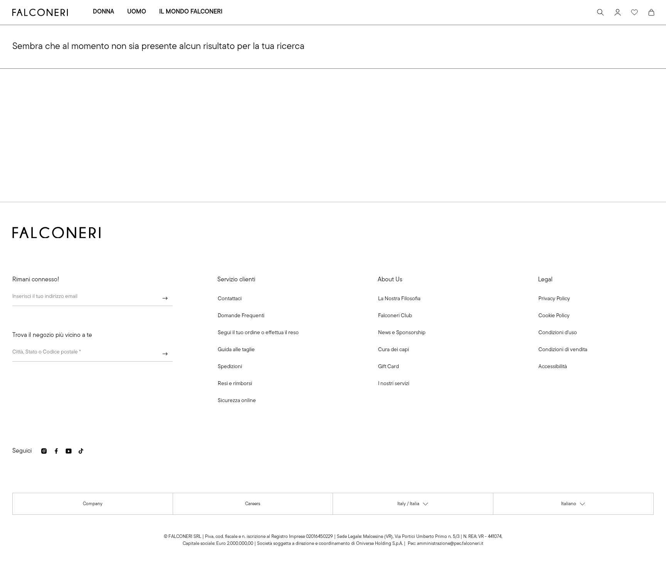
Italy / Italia (413, 506)
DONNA (103, 12)
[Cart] (651, 12)
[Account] (617, 12)
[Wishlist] (634, 12)
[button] (229, 299)
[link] (241, 316)
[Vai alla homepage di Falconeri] (40, 12)
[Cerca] (600, 12)
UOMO (136, 12)
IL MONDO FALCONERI (190, 12)
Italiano (573, 506)
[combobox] (92, 354)
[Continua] (164, 298)
